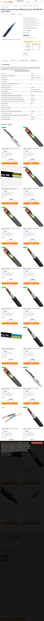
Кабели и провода (14, 5)
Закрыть (42, 620)
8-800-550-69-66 (20, 0)
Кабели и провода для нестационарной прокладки (28, 5)
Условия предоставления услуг (7, 453)
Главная (2, 5)
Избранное (13, 14)
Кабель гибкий (5, 7)
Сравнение (20, 14)
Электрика (7, 5)
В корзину (10, 163)
